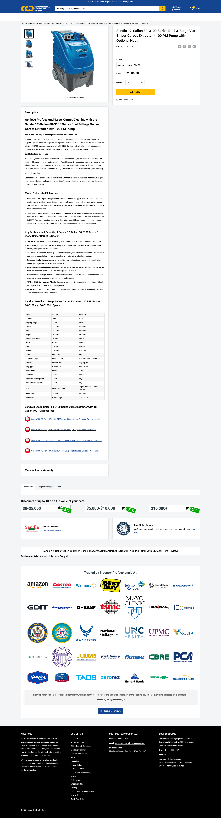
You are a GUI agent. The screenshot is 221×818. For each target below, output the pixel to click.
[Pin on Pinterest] (184, 46)
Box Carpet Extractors (59, 23)
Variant (119, 60)
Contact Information (79, 754)
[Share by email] (194, 46)
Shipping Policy (77, 784)
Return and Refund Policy (81, 773)
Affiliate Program (77, 742)
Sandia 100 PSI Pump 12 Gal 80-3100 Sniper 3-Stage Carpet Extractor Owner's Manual (65, 419)
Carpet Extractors (43, 23)
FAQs (73, 757)
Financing (75, 761)
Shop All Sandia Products (52, 531)
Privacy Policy (76, 765)
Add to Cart (135, 92)
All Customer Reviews (111, 711)
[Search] (162, 8)
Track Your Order (77, 799)
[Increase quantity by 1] (142, 82)
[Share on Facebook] (179, 46)
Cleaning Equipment (28, 23)
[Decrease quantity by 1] (128, 82)
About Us (74, 738)
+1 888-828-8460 (122, 739)
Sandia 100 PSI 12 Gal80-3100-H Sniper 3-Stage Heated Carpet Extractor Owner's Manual (66, 440)
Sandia (119, 47)
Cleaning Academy (78, 750)
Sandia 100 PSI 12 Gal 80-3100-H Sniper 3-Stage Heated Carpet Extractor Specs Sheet (65, 451)
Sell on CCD (75, 780)
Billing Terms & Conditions (81, 746)
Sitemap (74, 788)
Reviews (74, 776)
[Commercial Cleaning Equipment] (35, 8)
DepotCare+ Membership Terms (83, 792)
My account (175, 10)
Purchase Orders (77, 769)
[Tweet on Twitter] (189, 46)
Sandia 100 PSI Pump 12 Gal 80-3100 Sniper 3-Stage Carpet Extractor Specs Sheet (63, 430)
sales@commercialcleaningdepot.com (130, 743)
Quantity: (120, 83)
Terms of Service (77, 795)
